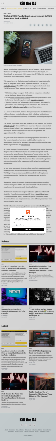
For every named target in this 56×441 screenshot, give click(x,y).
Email (13, 222)
